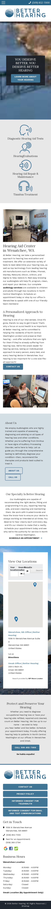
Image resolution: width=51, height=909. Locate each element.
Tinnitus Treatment (25, 194)
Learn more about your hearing (26, 78)
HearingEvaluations (25, 156)
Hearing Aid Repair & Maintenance (25, 175)
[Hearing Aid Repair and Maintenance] (25, 166)
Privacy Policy (25, 794)
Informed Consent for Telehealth (25, 802)
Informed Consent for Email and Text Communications (25, 812)
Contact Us (13, 366)
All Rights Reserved (35, 904)
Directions (13, 657)
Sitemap (25, 906)
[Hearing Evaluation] (25, 148)
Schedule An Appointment (24, 538)
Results (27, 567)
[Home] (25, 775)
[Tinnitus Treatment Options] (25, 186)
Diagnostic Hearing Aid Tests (25, 138)
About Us (13, 471)
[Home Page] (25, 12)
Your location (14, 568)
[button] (16, 619)
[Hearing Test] (25, 130)
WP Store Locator (35, 678)
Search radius (21, 568)
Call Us (12, 477)
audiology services (12, 287)
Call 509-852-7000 (25, 747)
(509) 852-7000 (13, 835)
